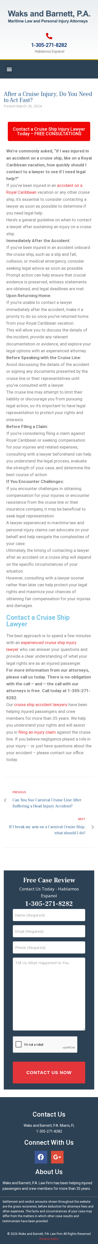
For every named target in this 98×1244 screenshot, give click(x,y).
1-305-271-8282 (49, 45)
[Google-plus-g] (57, 1157)
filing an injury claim (37, 732)
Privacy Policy (49, 1239)
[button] (9, 69)
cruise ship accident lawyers (40, 704)
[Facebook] (41, 1157)
